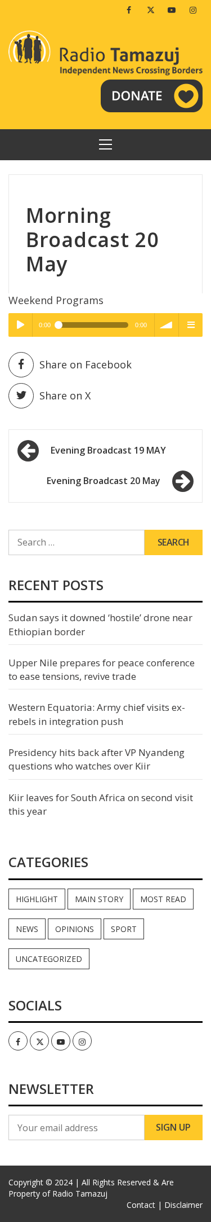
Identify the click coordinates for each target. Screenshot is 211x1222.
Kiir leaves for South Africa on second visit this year (100, 804)
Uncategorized (49, 958)
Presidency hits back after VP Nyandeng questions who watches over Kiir (96, 759)
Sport (124, 929)
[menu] (191, 325)
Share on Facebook (85, 364)
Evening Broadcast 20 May (103, 480)
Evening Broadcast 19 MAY (108, 450)
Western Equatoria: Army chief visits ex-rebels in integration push (96, 714)
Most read (163, 899)
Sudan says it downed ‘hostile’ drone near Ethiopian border (100, 624)
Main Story (99, 899)
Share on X (65, 395)
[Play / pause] (20, 325)
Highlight (37, 899)
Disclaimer (183, 1204)
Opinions (74, 929)
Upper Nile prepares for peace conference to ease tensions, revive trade (101, 669)
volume (166, 325)
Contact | (144, 1204)
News (27, 929)
